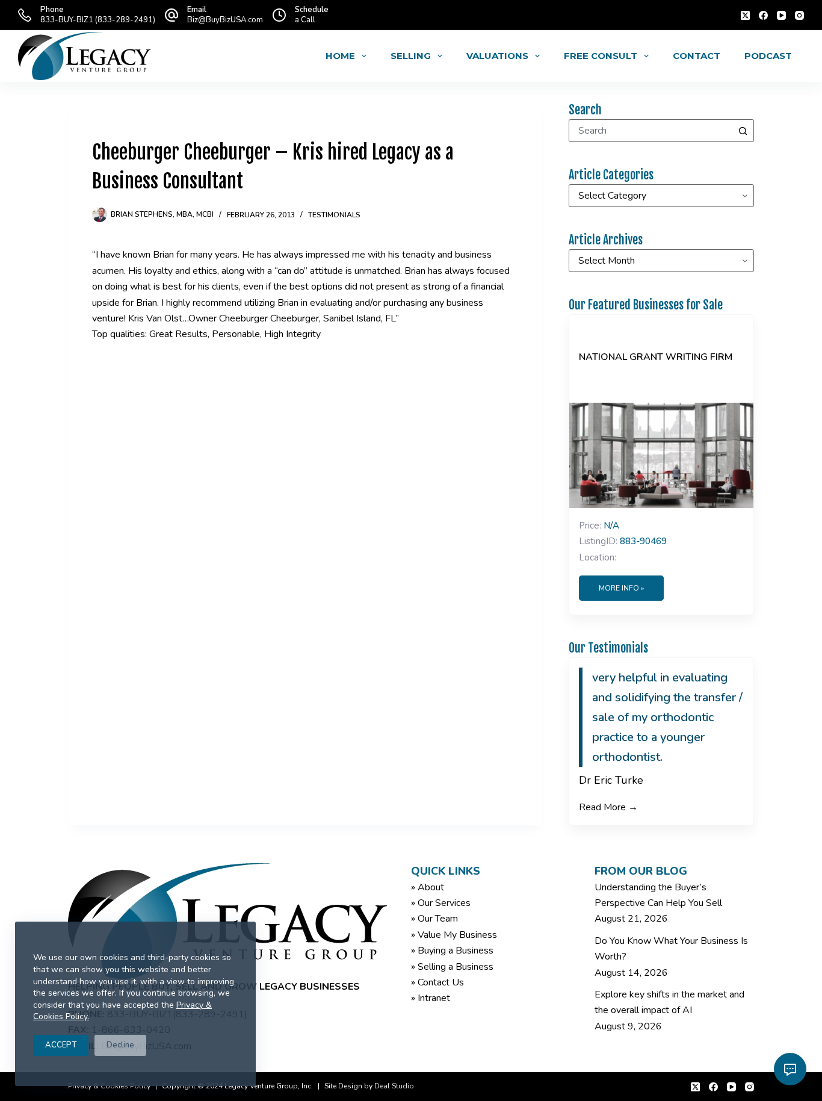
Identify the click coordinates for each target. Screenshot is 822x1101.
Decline (120, 1045)
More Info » (621, 588)
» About (427, 887)
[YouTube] (781, 15)
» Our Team (434, 918)
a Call (305, 19)
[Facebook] (763, 15)
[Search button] (742, 130)
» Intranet (430, 998)
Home (340, 55)
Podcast (768, 55)
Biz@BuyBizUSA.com (225, 19)
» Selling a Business (452, 966)
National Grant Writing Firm (655, 357)
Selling (411, 55)
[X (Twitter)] (745, 15)
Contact (696, 55)
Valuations (497, 55)
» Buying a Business (452, 950)
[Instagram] (799, 15)
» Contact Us (437, 982)
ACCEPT (60, 1045)
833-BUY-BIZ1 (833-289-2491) (97, 19)
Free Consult (600, 55)
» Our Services (441, 903)
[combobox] (650, 130)
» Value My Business (454, 934)
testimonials (334, 215)
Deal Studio (394, 1086)
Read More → (608, 807)
